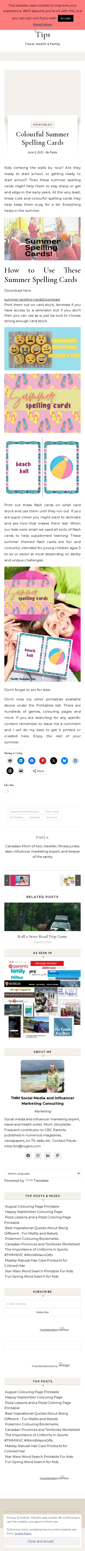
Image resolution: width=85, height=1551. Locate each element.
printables (16, 817)
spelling (35, 817)
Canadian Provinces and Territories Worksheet (42, 1244)
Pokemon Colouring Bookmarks (31, 1239)
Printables (42, 124)
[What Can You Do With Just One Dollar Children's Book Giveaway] (14, 880)
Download (51, 299)
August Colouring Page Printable (32, 1206)
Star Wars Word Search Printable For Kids (39, 1271)
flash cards (52, 811)
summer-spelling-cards (23, 299)
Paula (53, 152)
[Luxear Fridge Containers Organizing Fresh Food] (71, 880)
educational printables (24, 811)
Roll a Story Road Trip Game (42, 936)
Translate (41, 1180)
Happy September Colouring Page (33, 1212)
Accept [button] (66, 18)
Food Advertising (49, 1329)
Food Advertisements (43, 1366)
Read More (42, 24)
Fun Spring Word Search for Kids (31, 1276)
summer (52, 817)
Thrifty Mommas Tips (42, 30)
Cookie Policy (23, 1533)
